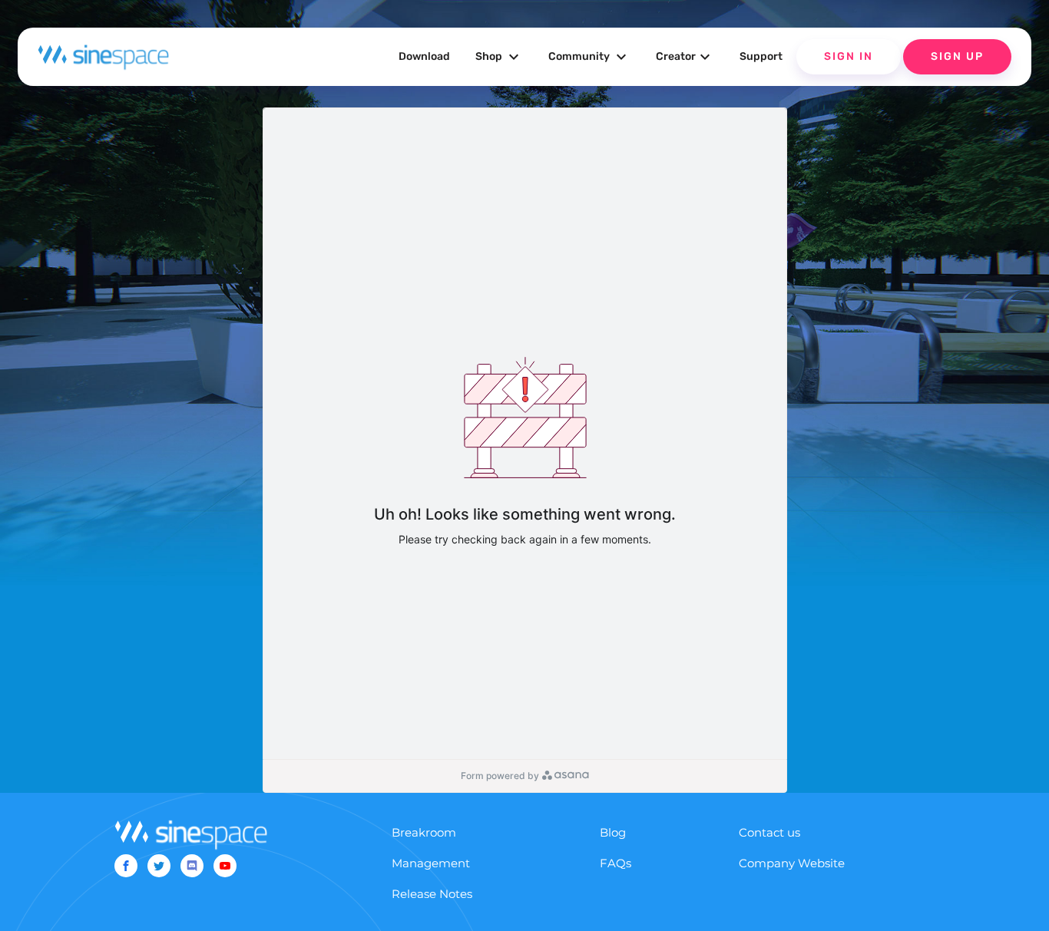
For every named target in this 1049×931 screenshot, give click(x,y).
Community (589, 57)
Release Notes (432, 893)
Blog (613, 832)
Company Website (792, 863)
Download (424, 56)
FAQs (615, 863)
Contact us (769, 832)
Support (761, 56)
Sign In (848, 56)
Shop (499, 57)
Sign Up (957, 56)
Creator (685, 57)
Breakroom (424, 832)
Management (431, 863)
